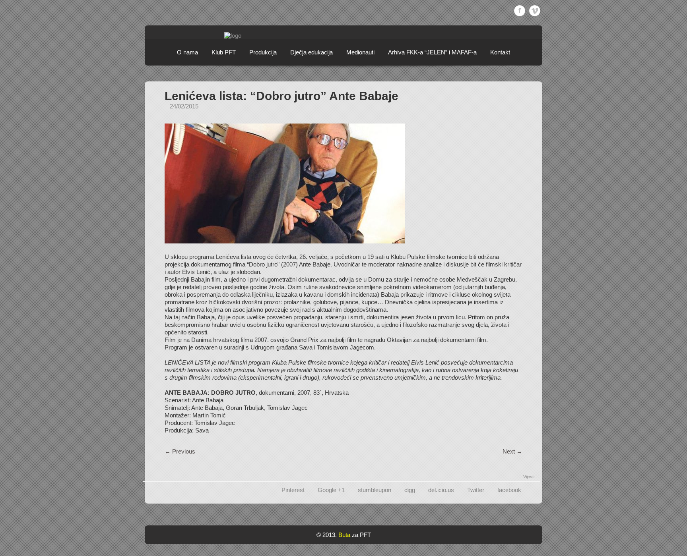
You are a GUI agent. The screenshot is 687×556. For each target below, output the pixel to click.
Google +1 (331, 489)
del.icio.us (441, 489)
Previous (180, 451)
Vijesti (528, 476)
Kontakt (500, 52)
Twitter (475, 489)
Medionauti (360, 52)
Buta (344, 534)
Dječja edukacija (311, 52)
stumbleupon (374, 489)
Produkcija (263, 52)
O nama (187, 52)
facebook (509, 489)
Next (512, 451)
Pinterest (293, 489)
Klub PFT (224, 52)
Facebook (519, 10)
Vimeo (534, 10)
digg (409, 489)
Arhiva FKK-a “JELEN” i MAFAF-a (432, 52)
